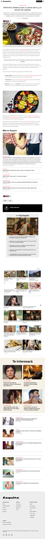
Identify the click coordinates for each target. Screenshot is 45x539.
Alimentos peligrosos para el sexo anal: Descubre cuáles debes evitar (20, 188)
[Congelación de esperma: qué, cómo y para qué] (8, 485)
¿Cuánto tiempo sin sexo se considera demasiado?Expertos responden (20, 182)
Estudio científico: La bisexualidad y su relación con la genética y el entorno (21, 157)
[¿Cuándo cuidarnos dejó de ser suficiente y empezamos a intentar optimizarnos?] (8, 421)
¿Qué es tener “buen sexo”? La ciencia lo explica (15, 176)
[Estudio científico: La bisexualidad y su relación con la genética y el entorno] (22, 144)
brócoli (22, 79)
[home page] (7, 1)
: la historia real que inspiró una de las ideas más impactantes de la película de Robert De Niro (23, 255)
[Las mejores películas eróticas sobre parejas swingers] (32, 372)
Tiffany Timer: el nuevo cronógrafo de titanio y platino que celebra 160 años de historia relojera (22, 246)
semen (15, 64)
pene (10, 200)
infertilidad (28, 121)
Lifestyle (17, 429)
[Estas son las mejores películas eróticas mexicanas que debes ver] (12, 372)
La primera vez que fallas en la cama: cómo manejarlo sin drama (28, 431)
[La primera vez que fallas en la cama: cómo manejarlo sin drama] (8, 433)
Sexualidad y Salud (22, 5)
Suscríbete (39, 1)
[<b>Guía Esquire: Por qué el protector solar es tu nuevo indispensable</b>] (8, 461)
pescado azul (28, 75)
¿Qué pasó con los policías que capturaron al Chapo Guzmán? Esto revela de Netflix (23, 242)
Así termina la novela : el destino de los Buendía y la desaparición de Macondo (22, 237)
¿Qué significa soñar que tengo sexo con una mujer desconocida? (11, 408)
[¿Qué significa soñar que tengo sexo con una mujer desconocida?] (12, 396)
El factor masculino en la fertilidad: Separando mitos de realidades (28, 443)
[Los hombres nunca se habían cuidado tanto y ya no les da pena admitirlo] (32, 396)
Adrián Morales (25, 18)
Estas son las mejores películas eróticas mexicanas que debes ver (12, 384)
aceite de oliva (36, 75)
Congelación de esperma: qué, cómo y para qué (27, 483)
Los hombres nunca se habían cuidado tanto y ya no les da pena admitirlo (32, 408)
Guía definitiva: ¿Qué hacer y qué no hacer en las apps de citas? (18, 170)
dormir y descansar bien (13, 117)
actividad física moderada (32, 115)
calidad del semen (23, 49)
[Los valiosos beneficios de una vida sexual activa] (8, 473)
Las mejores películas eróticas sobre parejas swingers (30, 384)
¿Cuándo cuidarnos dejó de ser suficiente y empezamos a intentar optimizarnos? (26, 419)
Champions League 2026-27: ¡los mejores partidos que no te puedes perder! (23, 250)
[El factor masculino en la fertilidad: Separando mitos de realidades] (8, 445)
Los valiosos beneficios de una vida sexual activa (28, 471)
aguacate (27, 79)
